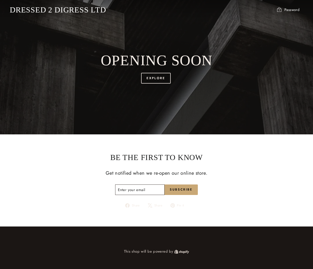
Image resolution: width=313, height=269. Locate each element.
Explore (155, 78)
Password (292, 9)
